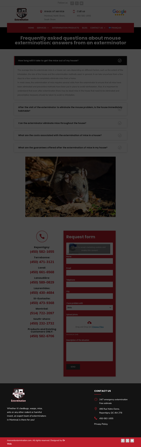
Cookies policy (96, 442)
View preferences (120, 435)
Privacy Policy (109, 442)
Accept (86, 435)
